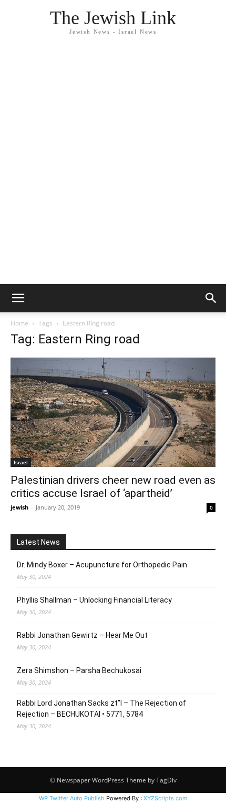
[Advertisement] (113, 166)
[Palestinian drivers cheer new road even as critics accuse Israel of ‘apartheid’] (113, 412)
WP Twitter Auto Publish (72, 798)
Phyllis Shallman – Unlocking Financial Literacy (94, 600)
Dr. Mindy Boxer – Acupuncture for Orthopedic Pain (102, 565)
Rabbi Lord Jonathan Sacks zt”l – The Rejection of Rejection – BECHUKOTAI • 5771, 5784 (101, 708)
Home (19, 323)
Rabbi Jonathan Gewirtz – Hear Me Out (82, 635)
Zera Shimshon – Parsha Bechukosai (79, 670)
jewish (19, 507)
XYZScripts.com (165, 798)
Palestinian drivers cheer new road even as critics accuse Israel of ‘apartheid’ (113, 487)
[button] (18, 298)
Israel (21, 462)
